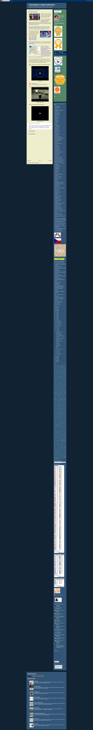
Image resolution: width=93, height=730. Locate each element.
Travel (63, 450)
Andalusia (59, 366)
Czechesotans (58, 620)
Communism (60, 383)
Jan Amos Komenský (59, 331)
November (58, 322)
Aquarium (58, 367)
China (65, 381)
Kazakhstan (55, 416)
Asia (65, 368)
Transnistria (64, 449)
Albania (55, 366)
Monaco (56, 423)
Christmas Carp (36, 691)
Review (57, 435)
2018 (56, 314)
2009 (56, 361)
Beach (56, 373)
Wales (59, 456)
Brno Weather (58, 10)
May (57, 330)
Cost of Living (61, 384)
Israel (60, 415)
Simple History (58, 441)
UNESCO (58, 452)
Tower (55, 449)
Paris (63, 431)
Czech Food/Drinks (60, 391)
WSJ (61, 457)
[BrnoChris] (54, 96)
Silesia (55, 441)
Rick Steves (60, 435)
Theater (63, 448)
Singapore (62, 441)
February (57, 353)
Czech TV (57, 398)
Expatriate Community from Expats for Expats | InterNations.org (60, 646)
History (33, 126)
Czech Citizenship (61, 389)
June (57, 329)
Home (40, 160)
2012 (56, 357)
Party (55, 432)
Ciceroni (62, 382)
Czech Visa (60, 398)
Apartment (55, 367)
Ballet (58, 372)
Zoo (61, 458)
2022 (56, 309)
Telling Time (36, 723)
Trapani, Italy (58, 343)
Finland (30, 126)
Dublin (61, 400)
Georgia (57, 409)
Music (61, 425)
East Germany (56, 401)
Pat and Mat (36, 681)
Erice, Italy (57, 342)
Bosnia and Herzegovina (57, 375)
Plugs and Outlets (37, 697)
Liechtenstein (56, 418)
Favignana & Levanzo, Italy (60, 338)
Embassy (64, 401)
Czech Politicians (58, 397)
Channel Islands (60, 381)
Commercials (55, 383)
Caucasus (55, 380)
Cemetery (62, 380)
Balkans (56, 372)
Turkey (58, 451)
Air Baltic (60, 365)
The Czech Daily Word (58, 301)
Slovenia (58, 442)
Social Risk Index (62, 442)
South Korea (64, 443)
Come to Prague (57, 304)
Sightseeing (63, 440)
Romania (65, 435)
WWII (65, 457)
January (57, 354)
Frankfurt (58, 408)
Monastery (59, 423)
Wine (63, 456)
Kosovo (58, 416)
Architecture (62, 367)
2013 (56, 356)
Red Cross (61, 434)
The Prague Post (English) (59, 297)
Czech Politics (62, 397)
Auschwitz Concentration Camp (39, 713)
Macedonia (45, 126)
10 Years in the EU (33, 12)
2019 (56, 313)
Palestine (62, 431)
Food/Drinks (60, 406)
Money (30, 127)
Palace (59, 431)
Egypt (60, 401)
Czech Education (63, 390)
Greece (63, 410)
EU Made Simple (48, 125)
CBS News (58, 380)
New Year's (64, 426)
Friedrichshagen (61, 408)
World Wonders (58, 457)
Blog (62, 374)
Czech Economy (59, 390)
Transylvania (60, 450)
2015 (56, 318)
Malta (48, 126)
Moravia (59, 424)
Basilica (65, 372)
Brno (61, 376)
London (65, 418)
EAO (65, 400)
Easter (59, 401)
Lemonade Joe (58, 333)
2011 (56, 359)
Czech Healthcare (60, 392)
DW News (63, 400)
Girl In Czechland (59, 632)
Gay (54, 409)
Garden (65, 408)
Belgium (32, 125)
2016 (56, 317)
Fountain (62, 407)
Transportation (56, 450)
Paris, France (36, 718)
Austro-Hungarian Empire (38, 702)
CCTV (60, 380)
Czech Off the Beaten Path (60, 629)
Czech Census (64, 388)
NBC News (37, 127)
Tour (65, 448)
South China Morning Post (59, 443)
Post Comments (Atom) (35, 162)
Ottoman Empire (56, 431)
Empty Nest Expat (59, 613)
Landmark (55, 417)
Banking (62, 372)
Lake (65, 416)
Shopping (57, 440)
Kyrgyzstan (63, 416)
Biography (57, 374)
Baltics (60, 372)
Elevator (62, 401)
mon (54, 423)
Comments (57, 667)
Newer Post (29, 160)
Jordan (65, 415)
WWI (62, 457)
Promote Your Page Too (57, 97)
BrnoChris (55, 95)
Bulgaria (35, 125)
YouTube (30, 128)
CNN (65, 382)
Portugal (44, 127)
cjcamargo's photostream (59, 600)
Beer (58, 373)
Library (65, 417)
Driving (59, 400)
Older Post (50, 160)
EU (44, 125)
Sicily (57, 347)
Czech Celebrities (58, 388)
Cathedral (64, 379)
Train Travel (61, 449)
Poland (65, 432)
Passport (57, 432)
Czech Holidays (59, 393)
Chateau (63, 381)
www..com (58, 597)
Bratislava (62, 375)
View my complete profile (59, 23)
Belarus (60, 373)
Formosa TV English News (57, 407)
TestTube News (56, 448)
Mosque (65, 424)
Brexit (65, 375)
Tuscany (65, 451)
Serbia (55, 440)
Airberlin (62, 365)
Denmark (42, 125)
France (65, 407)
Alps (57, 366)
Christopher (62, 15)
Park (65, 431)
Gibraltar (63, 409)
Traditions (57, 449)
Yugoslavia (60, 458)
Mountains (55, 425)
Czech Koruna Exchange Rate (60, 259)
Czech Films (55, 391)
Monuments (56, 424)
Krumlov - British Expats (60, 638)
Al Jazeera (64, 365)
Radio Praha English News (59, 298)
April (57, 350)
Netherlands (41, 127)
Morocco (62, 424)
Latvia (62, 417)
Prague (58, 433)
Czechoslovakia (60, 399)
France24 (55, 408)
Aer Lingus (55, 365)
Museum (58, 425)
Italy (61, 415)
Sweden (47, 127)
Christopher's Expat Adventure (42, 5)
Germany (59, 409)
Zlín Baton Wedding (37, 686)
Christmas (55, 382)
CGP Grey (38, 125)
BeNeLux (64, 373)
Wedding (61, 456)
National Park (64, 425)
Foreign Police (64, 406)
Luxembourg (41, 126)
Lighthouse (59, 418)
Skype (65, 441)
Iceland (35, 126)
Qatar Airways (62, 433)
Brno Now (56, 300)
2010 (56, 360)
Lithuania (62, 418)
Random (59, 434)
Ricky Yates (58, 605)
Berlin (55, 374)
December (58, 321)
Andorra (62, 366)
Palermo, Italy (58, 339)
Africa (57, 365)
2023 (56, 307)
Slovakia (55, 442)
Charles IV (57, 346)
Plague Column (61, 432)
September (58, 325)
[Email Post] (30, 124)
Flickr (57, 406)
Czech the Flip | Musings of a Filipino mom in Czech (60, 617)
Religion (64, 434)
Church (59, 382)
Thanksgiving (60, 448)
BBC (54, 373)
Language (59, 417)
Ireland (38, 126)
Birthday (60, 374)
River (62, 435)
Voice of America (56, 456)
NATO (55, 426)
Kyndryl (60, 416)
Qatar (59, 433)
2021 (56, 310)
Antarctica (64, 366)
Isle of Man (57, 415)
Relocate (55, 435)
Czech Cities (56, 389)
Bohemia (65, 374)
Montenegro (33, 127)
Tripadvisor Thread (59, 334)
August (57, 326)
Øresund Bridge (36, 707)
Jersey (63, 415)
